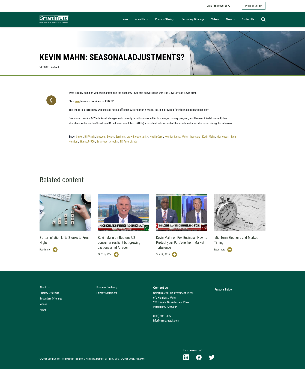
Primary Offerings (165, 19)
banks (79, 136)
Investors (195, 136)
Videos (215, 19)
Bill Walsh (89, 136)
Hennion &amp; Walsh (176, 136)
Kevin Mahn (208, 136)
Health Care (156, 136)
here (77, 101)
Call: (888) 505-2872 (218, 5)
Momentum (223, 136)
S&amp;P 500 (87, 141)
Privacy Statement (106, 293)
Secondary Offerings (193, 19)
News (229, 19)
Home (124, 19)
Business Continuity (107, 287)
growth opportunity (137, 136)
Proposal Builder (253, 5)
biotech (101, 136)
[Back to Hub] (50, 115)
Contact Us (248, 19)
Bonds (110, 136)
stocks (114, 141)
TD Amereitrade (128, 141)
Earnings (120, 136)
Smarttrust (102, 141)
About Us (140, 19)
